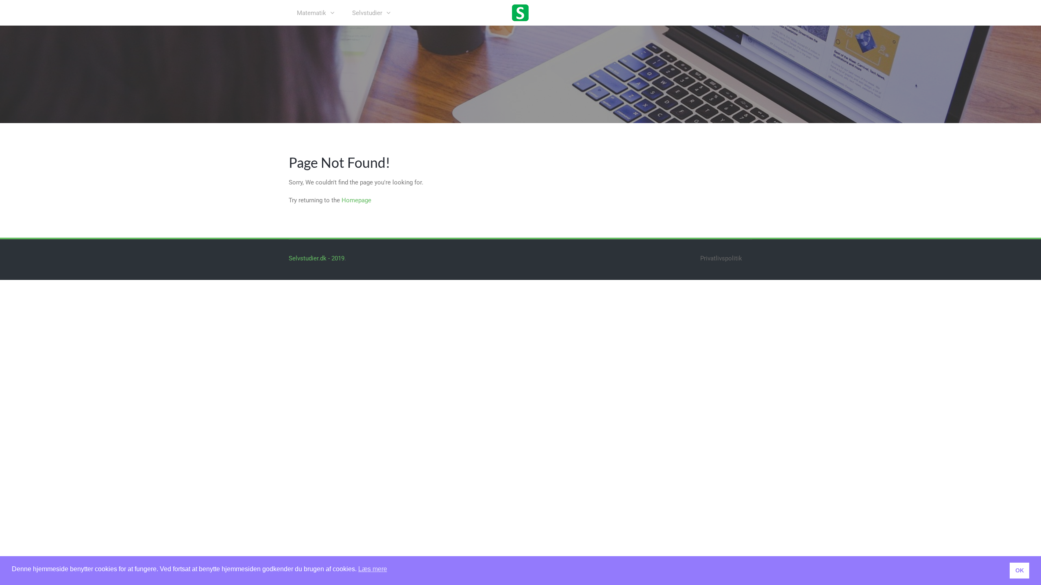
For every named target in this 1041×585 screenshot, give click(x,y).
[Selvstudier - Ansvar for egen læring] (520, 12)
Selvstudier (367, 13)
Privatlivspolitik (721, 258)
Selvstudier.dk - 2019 (316, 258)
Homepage (356, 200)
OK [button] (1019, 570)
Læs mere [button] (372, 569)
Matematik (311, 13)
